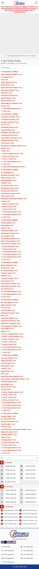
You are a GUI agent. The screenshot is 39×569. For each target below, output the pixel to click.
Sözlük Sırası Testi (7, 268)
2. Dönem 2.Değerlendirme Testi (12, 392)
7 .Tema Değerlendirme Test (11, 408)
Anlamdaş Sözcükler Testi (10, 175)
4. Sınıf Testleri (10, 63)
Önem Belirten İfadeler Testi (11, 244)
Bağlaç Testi (5, 331)
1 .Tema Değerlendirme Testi (11, 108)
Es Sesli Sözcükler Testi (9, 270)
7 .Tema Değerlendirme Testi (11, 405)
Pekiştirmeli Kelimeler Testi (10, 321)
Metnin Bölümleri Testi (8, 180)
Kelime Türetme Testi (8, 387)
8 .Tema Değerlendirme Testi (11, 448)
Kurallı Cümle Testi (7, 85)
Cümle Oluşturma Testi (9, 82)
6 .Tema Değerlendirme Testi (11, 347)
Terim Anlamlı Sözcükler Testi (11, 326)
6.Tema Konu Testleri (9, 300)
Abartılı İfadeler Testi (8, 98)
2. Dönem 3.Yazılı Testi (8, 445)
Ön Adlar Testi (6, 389)
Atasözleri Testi (6, 93)
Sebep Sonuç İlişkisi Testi (9, 421)
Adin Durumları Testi (8, 101)
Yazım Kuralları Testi (8, 310)
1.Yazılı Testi (5, 151)
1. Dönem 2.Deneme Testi (10, 204)
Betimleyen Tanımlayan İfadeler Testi (13, 199)
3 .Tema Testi (5, 217)
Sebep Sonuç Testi (7, 371)
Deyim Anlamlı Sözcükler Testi (11, 87)
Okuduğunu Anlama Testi (9, 127)
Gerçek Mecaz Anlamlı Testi (10, 284)
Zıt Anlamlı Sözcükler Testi (10, 117)
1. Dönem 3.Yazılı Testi (8, 249)
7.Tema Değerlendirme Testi (11, 403)
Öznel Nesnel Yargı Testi (9, 95)
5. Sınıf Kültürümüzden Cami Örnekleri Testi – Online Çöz (21, 55)
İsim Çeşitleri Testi (7, 236)
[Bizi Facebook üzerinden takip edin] (2, 542)
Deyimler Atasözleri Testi (10, 122)
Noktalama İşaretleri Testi (10, 188)
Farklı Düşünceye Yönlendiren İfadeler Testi (16, 429)
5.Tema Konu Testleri (9, 262)
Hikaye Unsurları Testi (8, 305)
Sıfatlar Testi (5, 106)
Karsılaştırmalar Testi (8, 440)
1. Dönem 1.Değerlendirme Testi (12, 153)
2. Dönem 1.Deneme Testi (10, 339)
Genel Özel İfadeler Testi (9, 318)
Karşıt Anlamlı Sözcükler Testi (11, 74)
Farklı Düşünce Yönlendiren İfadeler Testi (15, 379)
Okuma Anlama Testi (8, 130)
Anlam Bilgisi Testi (7, 225)
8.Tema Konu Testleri (9, 413)
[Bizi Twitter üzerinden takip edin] (5, 542)
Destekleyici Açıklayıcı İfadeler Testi (13, 146)
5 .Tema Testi (5, 297)
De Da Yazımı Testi (7, 143)
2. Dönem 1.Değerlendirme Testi (12, 334)
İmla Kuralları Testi (7, 366)
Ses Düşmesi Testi (7, 289)
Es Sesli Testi (5, 308)
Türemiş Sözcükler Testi (9, 185)
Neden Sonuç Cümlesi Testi (10, 241)
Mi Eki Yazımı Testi (7, 196)
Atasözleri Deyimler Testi (10, 90)
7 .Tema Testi (5, 410)
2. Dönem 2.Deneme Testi (10, 400)
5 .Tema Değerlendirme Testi (11, 291)
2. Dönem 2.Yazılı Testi (8, 395)
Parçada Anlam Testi (8, 419)
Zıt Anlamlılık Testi (7, 172)
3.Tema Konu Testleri (9, 170)
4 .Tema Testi (5, 259)
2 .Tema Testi (5, 164)
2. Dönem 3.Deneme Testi (10, 442)
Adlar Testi (4, 315)
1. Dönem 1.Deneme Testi (10, 156)
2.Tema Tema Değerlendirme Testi (13, 167)
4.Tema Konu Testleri (9, 220)
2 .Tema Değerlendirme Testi (11, 161)
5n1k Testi (4, 80)
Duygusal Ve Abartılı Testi (10, 140)
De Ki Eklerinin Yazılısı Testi (10, 193)
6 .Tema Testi (5, 352)
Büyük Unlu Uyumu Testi (9, 432)
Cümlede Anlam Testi (8, 273)
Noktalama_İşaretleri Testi (10, 133)
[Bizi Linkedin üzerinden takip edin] (11, 542)
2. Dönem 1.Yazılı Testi (8, 342)
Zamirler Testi (6, 368)
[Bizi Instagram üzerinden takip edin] (8, 542)
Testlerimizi (8, 7)
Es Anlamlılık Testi (7, 77)
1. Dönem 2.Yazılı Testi (8, 206)
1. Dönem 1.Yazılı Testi (8, 159)
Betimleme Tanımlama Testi (10, 323)
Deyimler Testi (6, 183)
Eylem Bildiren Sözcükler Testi (11, 103)
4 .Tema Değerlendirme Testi (11, 252)
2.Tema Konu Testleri (9, 114)
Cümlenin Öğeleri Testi (9, 382)
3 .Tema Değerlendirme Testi (11, 212)
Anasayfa (3, 63)
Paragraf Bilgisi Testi (8, 416)
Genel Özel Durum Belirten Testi (12, 376)
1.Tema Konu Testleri (9, 72)
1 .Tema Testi (5, 111)
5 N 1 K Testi (5, 125)
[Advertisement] (19, 33)
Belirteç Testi (5, 437)
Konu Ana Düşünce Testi (9, 302)
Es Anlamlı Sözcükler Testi (10, 119)
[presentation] (1, 55)
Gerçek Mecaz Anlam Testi (10, 238)
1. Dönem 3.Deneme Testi (10, 246)
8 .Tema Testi (5, 453)
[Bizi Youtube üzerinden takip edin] (14, 542)
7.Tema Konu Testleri (9, 355)
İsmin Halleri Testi (7, 329)
